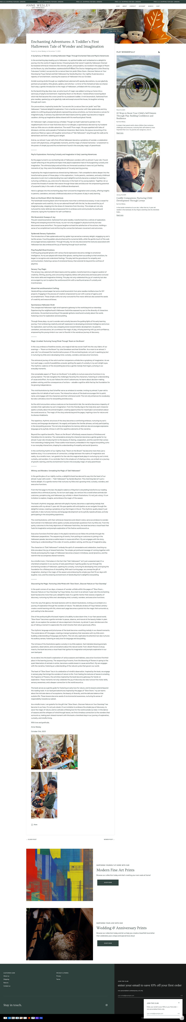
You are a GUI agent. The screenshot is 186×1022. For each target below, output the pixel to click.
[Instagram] (106, 1005)
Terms (58, 979)
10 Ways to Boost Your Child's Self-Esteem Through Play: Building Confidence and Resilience (136, 116)
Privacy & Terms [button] (62, 973)
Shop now (108, 943)
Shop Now (108, 882)
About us (6, 976)
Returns (5, 983)
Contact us (6, 986)
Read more (120, 133)
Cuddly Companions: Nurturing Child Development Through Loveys (134, 199)
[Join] (180, 995)
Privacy (58, 976)
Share (35, 824)
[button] (118, 6)
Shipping (6, 979)
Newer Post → (109, 839)
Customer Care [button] (9, 973)
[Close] (180, 1002)
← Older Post (31, 839)
